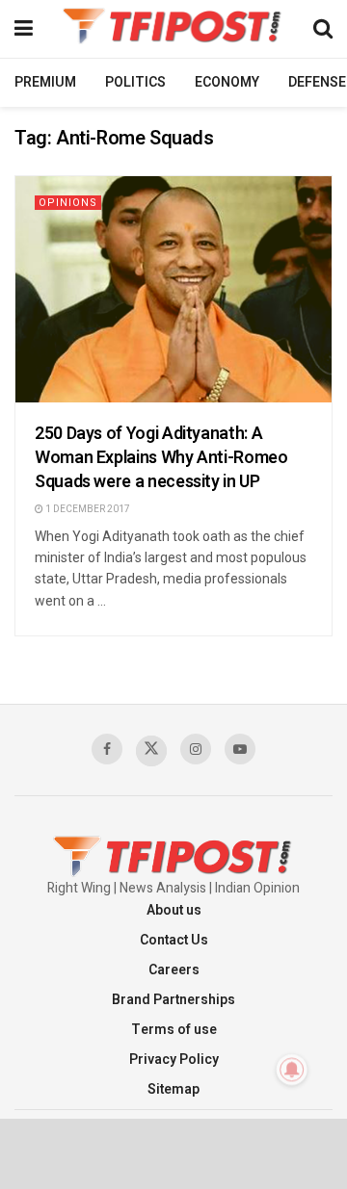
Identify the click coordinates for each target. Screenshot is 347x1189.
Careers (174, 970)
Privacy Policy (174, 1059)
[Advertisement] (173, 1152)
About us (174, 910)
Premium (45, 82)
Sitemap (173, 1089)
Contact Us (174, 940)
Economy (227, 82)
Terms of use (174, 1030)
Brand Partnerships (173, 1000)
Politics (135, 82)
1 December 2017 (86, 509)
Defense (317, 82)
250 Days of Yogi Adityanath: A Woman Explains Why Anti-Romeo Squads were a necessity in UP (161, 458)
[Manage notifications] (292, 1069)
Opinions (68, 202)
